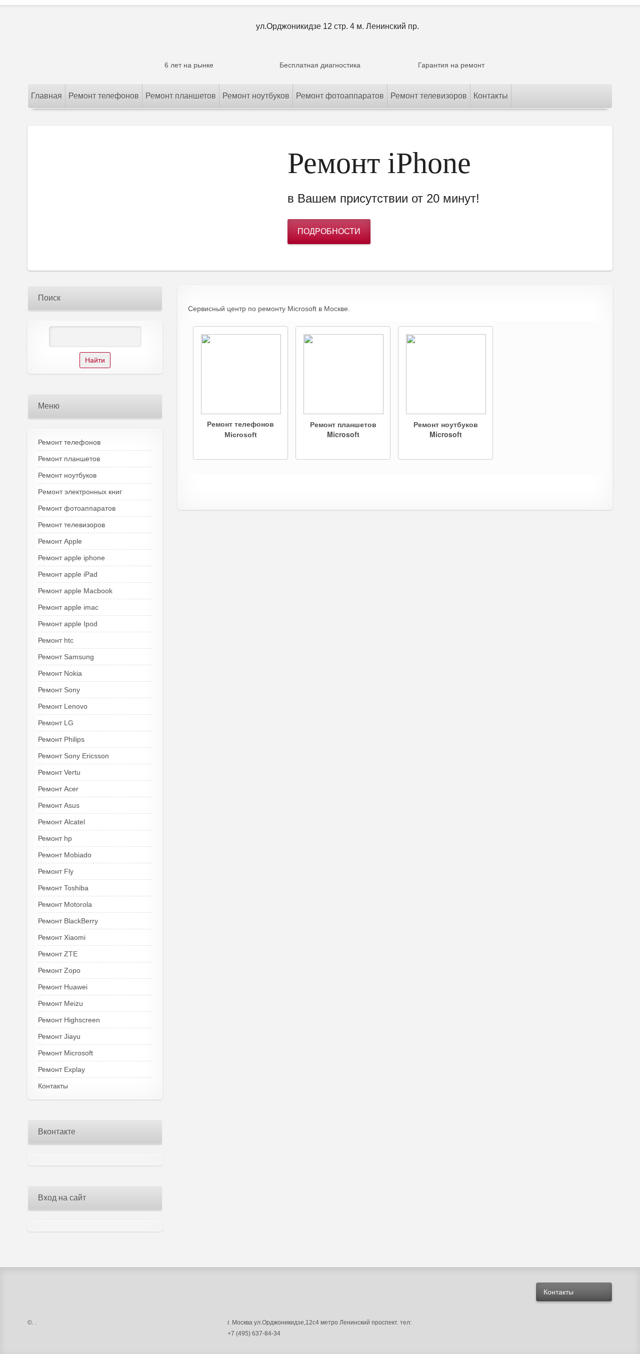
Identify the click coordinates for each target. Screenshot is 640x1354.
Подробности (329, 231)
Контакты (559, 1292)
